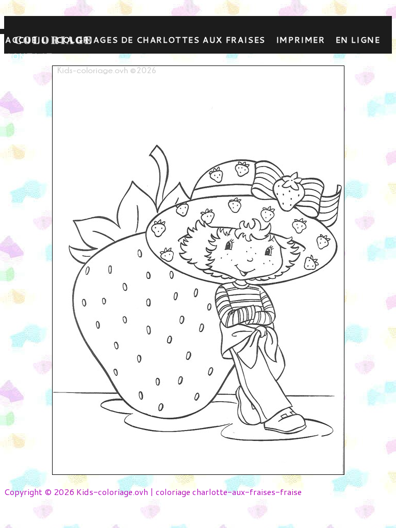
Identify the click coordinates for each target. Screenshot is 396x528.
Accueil (25, 39)
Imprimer (300, 39)
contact (29, 56)
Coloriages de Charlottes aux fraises (161, 39)
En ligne (358, 39)
